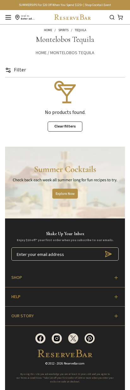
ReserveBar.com (74, 363)
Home (41, 53)
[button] (51, 30)
